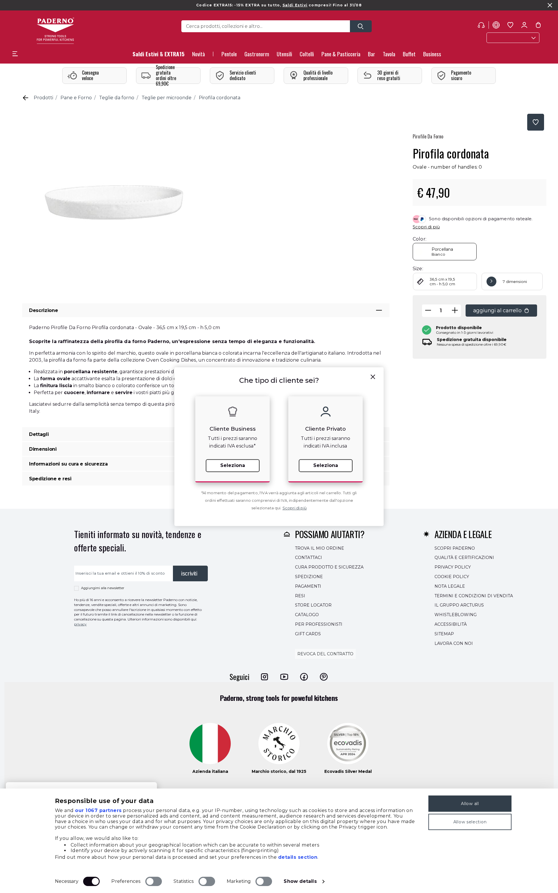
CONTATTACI (308, 557)
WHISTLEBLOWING (455, 614)
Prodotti (43, 97)
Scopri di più (426, 227)
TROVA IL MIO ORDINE (319, 548)
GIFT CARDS (308, 633)
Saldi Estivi (294, 5)
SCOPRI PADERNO (454, 548)
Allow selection (470, 822)
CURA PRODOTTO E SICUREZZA (329, 567)
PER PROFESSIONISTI (318, 624)
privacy (80, 624)
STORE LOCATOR (313, 605)
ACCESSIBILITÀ (450, 624)
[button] (198, 56)
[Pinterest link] (323, 676)
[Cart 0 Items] (538, 26)
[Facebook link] (304, 676)
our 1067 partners (98, 810)
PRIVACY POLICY (452, 567)
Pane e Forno (76, 97)
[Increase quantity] (455, 310)
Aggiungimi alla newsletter (102, 588)
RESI (300, 595)
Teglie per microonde (167, 97)
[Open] (361, 26)
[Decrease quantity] (428, 310)
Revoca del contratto (325, 654)
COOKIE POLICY (451, 576)
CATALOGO (307, 614)
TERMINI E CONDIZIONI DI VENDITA (473, 595)
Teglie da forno (116, 97)
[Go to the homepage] (55, 30)
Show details (300, 881)
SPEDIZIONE (309, 576)
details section (298, 857)
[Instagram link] (264, 676)
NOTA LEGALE (449, 586)
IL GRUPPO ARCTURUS (459, 605)
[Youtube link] (284, 676)
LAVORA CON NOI (453, 643)
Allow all (470, 803)
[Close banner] (549, 5)
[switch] (153, 881)
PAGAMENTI (308, 586)
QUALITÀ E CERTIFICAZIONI (464, 557)
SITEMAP (444, 633)
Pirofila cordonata (219, 97)
